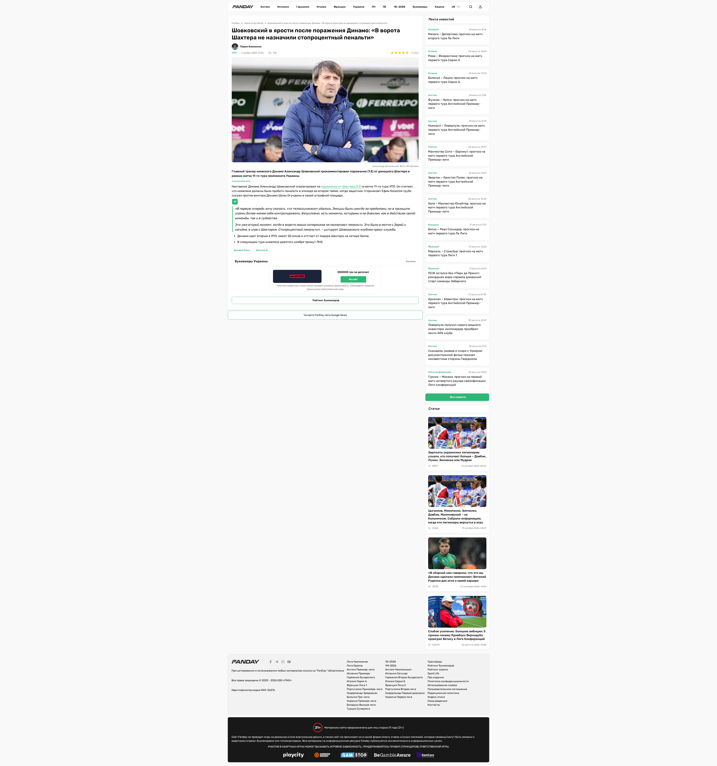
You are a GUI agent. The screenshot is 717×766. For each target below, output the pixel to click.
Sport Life (433, 673)
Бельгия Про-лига (358, 697)
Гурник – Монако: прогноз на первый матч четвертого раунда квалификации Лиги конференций (457, 381)
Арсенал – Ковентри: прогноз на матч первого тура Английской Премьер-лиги (455, 303)
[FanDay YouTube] (289, 662)
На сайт (353, 279)
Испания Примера (358, 673)
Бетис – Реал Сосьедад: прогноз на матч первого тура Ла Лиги (453, 231)
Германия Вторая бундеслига (404, 677)
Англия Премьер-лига (361, 669)
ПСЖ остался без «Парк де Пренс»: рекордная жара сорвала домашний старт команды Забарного (454, 277)
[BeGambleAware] (392, 755)
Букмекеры (420, 6)
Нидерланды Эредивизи (362, 693)
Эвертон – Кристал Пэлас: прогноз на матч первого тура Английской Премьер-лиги (455, 181)
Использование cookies (442, 685)
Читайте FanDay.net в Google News (325, 315)
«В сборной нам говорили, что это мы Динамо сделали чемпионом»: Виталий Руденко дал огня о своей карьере (457, 576)
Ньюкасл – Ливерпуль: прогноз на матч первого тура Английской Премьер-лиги (456, 129)
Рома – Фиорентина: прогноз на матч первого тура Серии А (455, 58)
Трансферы (435, 661)
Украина (358, 6)
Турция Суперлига (358, 708)
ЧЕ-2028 (399, 6)
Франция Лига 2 (395, 685)
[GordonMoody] (322, 756)
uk (453, 6)
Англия (265, 6)
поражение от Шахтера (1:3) (341, 186)
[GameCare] (425, 756)
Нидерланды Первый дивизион (405, 693)
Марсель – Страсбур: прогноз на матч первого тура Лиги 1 (455, 253)
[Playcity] (293, 755)
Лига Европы (355, 665)
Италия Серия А (357, 681)
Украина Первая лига (398, 697)
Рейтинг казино (438, 669)
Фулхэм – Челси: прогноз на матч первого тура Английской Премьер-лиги (454, 104)
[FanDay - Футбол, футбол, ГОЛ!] (243, 6)
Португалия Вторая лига (400, 689)
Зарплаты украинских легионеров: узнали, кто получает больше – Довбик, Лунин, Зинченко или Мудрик (457, 456)
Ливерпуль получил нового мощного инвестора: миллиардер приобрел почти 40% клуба (454, 329)
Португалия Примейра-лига (364, 689)
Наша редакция (437, 701)
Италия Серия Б (395, 681)
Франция (340, 6)
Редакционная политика (443, 693)
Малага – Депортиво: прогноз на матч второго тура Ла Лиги (455, 36)
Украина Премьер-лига (361, 701)
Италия (321, 6)
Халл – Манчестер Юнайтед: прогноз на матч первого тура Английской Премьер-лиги (457, 207)
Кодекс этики (436, 697)
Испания (283, 6)
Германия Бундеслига (361, 677)
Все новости (458, 397)
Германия (302, 6)
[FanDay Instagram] (283, 662)
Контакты (434, 704)
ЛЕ (384, 6)
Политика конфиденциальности (448, 681)
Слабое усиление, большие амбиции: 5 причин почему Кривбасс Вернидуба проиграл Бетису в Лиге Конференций (456, 635)
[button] (470, 6)
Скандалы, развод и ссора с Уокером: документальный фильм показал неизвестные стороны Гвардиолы (455, 355)
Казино (439, 6)
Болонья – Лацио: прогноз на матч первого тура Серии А (452, 80)
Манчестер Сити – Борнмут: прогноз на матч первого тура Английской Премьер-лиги (456, 155)
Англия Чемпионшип (398, 669)
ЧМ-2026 (390, 665)
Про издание (436, 677)
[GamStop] (354, 756)
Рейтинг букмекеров (326, 300)
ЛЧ (373, 6)
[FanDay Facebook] (270, 662)
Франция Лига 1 (357, 685)
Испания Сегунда (396, 673)
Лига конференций (439, 372)
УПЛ (234, 52)
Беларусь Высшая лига (361, 704)
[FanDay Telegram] (276, 662)
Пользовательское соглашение (447, 689)
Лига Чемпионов (357, 661)
